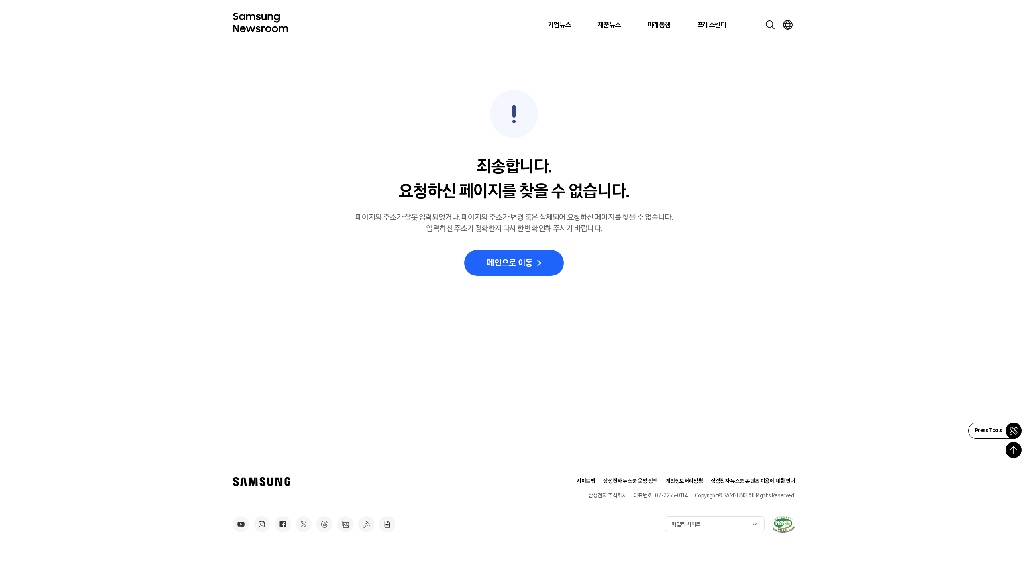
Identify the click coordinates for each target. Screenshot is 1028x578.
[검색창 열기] (770, 25)
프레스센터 (711, 24)
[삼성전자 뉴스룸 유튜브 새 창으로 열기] (241, 524)
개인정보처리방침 (684, 481)
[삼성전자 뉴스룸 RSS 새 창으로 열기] (366, 524)
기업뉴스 (559, 24)
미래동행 (659, 24)
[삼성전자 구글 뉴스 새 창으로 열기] (387, 524)
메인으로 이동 (509, 263)
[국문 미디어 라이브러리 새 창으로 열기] (345, 524)
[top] (1014, 450)
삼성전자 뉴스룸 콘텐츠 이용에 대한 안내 (753, 481)
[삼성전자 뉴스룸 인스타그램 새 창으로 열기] (262, 524)
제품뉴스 (609, 24)
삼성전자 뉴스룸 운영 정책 (630, 481)
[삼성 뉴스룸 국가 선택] (788, 25)
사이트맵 (586, 481)
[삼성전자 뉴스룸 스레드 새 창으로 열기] (324, 524)
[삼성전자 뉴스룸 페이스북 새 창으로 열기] (283, 524)
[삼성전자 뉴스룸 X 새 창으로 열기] (304, 524)
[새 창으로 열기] (783, 524)
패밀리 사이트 (686, 524)
